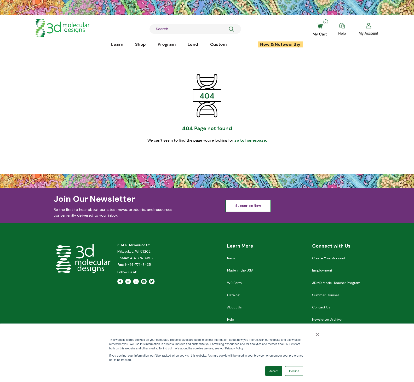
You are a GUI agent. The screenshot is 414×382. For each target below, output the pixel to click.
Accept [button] (273, 371)
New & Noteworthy (280, 44)
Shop (140, 44)
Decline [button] (294, 371)
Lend (193, 44)
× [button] (317, 333)
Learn (117, 44)
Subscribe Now (248, 205)
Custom (218, 44)
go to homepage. (250, 140)
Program (167, 44)
